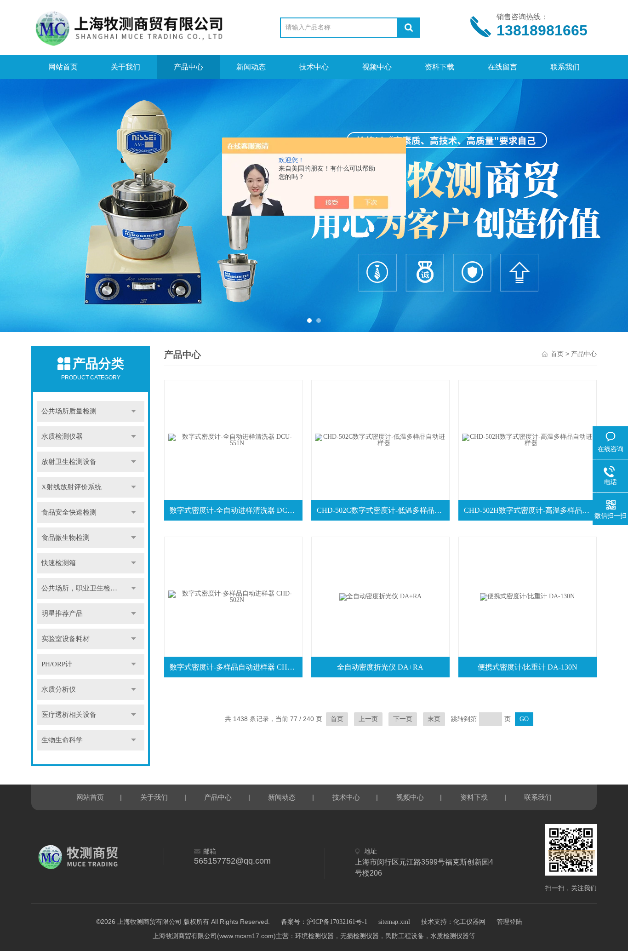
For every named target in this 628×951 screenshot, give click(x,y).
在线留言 (502, 67)
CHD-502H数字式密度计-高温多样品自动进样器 (529, 510)
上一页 (368, 719)
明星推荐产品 (62, 613)
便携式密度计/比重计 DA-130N (527, 667)
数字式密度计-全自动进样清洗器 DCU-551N (235, 510)
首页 (557, 353)
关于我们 (125, 67)
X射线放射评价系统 (71, 487)
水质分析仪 (58, 689)
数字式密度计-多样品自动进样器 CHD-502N (235, 667)
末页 (434, 719)
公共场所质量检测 (69, 411)
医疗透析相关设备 (69, 714)
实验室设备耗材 (65, 638)
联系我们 (565, 67)
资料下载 (439, 67)
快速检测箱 (58, 563)
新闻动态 (251, 67)
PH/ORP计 (56, 664)
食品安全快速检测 (69, 512)
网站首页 (63, 67)
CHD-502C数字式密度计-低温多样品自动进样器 (382, 510)
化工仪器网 (469, 921)
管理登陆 (509, 921)
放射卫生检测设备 (69, 461)
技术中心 (314, 67)
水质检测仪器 (62, 436)
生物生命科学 (62, 740)
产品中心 (188, 67)
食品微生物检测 (65, 537)
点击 (133, 411)
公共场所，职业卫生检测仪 (82, 588)
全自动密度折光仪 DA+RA (380, 667)
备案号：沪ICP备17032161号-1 (324, 921)
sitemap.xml (394, 921)
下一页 (402, 719)
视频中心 (377, 67)
